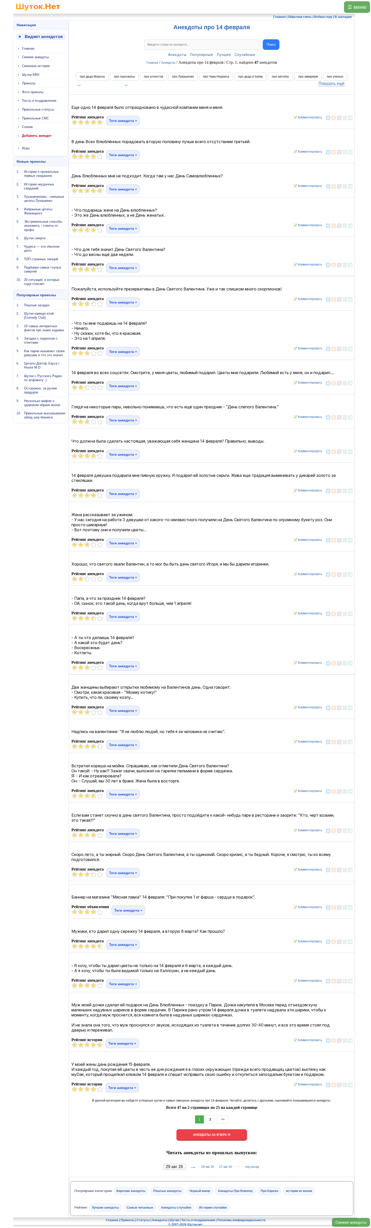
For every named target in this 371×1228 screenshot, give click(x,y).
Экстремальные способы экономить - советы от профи (43, 226)
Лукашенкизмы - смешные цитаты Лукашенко (44, 199)
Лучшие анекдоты (105, 1207)
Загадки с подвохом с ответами (41, 340)
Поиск (271, 44)
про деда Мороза (92, 76)
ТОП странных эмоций (41, 259)
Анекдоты (177, 54)
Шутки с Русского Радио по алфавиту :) (43, 378)
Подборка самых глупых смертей (42, 269)
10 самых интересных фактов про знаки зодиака (44, 328)
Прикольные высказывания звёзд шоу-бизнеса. (44, 415)
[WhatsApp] (344, 118)
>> (222, 1119)
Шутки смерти (34, 238)
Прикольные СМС (35, 118)
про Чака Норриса (216, 76)
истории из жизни (299, 1191)
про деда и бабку (250, 76)
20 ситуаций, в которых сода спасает (42, 282)
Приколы (28, 83)
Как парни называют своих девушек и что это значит (44, 353)
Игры (26, 148)
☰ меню (357, 7)
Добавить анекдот (36, 136)
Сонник (27, 127)
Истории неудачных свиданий (39, 186)
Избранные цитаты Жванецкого (38, 211)
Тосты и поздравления (39, 101)
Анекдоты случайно (176, 1207)
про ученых (335, 76)
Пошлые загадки (36, 305)
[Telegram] (350, 118)
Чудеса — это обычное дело (42, 248)
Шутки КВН (30, 75)
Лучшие (224, 54)
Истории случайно (213, 1207)
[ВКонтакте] (328, 118)
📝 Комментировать (306, 117)
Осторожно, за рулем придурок (40, 390)
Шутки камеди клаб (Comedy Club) (39, 315)
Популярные (201, 54)
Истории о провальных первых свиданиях (41, 174)
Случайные (244, 54)
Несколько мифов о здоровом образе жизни (42, 403)
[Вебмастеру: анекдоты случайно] (40, 37)
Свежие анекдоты (350, 1222)
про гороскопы (124, 76)
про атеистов (153, 76)
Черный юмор (199, 1191)
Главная (28, 48)
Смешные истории (36, 66)
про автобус (280, 76)
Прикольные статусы (38, 109)
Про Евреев (269, 1191)
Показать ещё (331, 83)
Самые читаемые (140, 1207)
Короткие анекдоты (130, 1191)
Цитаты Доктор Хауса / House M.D (41, 365)
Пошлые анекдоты (167, 1191)
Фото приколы (32, 92)
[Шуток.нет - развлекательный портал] (38, 11)
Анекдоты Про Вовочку (235, 1191)
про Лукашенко (183, 76)
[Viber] (339, 118)
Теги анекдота (122, 121)
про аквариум (308, 76)
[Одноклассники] (333, 118)
